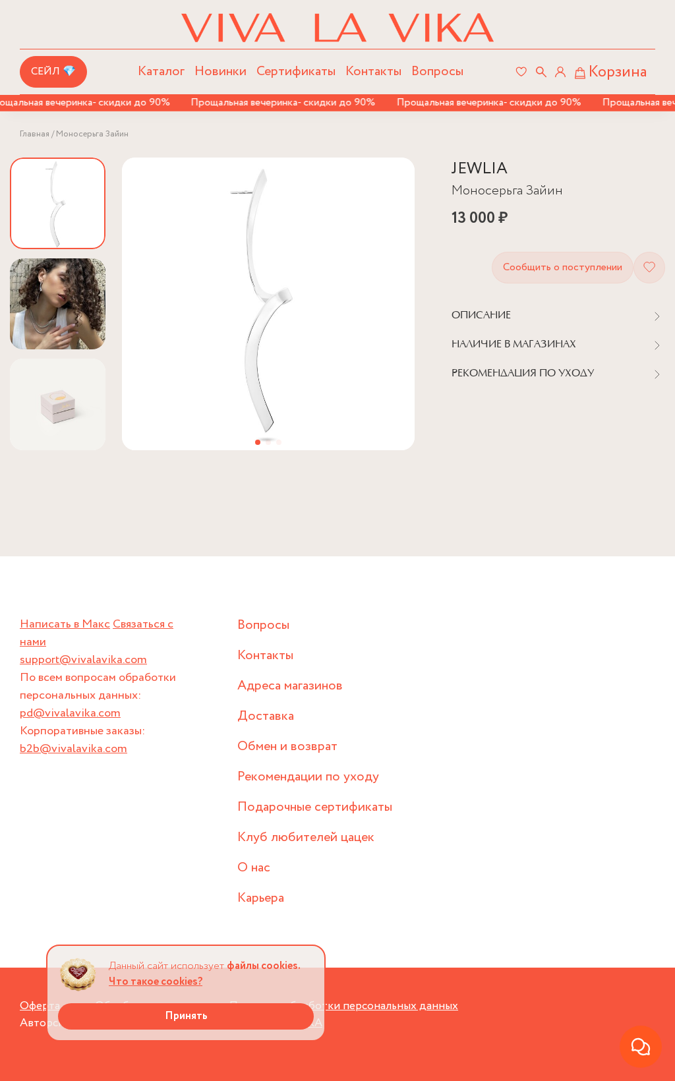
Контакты (373, 71)
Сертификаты (296, 71)
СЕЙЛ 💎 (53, 71)
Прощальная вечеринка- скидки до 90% (275, 102)
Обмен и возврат (287, 746)
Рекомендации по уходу (308, 776)
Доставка (265, 716)
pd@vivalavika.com (70, 713)
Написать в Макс (65, 624)
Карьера (260, 898)
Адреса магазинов (290, 685)
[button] (257, 442)
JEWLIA (480, 169)
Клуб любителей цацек (305, 837)
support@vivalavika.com (83, 659)
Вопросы (437, 71)
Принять (186, 1016)
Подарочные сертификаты (314, 807)
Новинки (220, 71)
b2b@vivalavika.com (73, 748)
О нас (253, 867)
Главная (34, 134)
